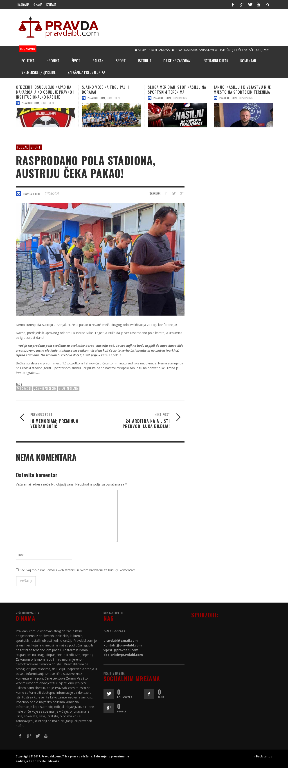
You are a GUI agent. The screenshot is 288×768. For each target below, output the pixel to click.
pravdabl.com (30, 98)
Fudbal (22, 147)
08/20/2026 (114, 98)
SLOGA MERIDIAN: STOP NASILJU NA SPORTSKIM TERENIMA (111, 89)
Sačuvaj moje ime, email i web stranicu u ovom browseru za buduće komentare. (78, 570)
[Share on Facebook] (166, 193)
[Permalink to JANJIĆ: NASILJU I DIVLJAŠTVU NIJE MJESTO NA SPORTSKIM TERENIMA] (177, 115)
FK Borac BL (24, 388)
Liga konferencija (45, 388)
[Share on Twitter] (174, 193)
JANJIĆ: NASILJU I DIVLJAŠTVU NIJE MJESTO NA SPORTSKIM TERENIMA (176, 89)
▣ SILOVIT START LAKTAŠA (135, 50)
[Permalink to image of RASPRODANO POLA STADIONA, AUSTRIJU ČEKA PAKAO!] (100, 259)
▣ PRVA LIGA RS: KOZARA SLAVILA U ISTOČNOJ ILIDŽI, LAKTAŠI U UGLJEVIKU (204, 50)
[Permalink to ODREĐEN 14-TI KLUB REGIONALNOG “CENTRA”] (243, 115)
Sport (36, 147)
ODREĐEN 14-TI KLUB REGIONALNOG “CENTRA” (243, 89)
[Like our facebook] (149, 694)
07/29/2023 (52, 193)
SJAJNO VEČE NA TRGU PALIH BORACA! (39, 89)
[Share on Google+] (181, 193)
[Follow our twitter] (109, 694)
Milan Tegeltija (69, 388)
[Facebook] (232, 4)
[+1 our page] (109, 708)
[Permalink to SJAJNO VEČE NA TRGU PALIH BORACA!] (45, 115)
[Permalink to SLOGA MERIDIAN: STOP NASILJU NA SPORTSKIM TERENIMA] (111, 115)
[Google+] (241, 4)
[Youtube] (258, 4)
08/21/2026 (48, 98)
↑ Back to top (263, 756)
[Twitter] (250, 4)
